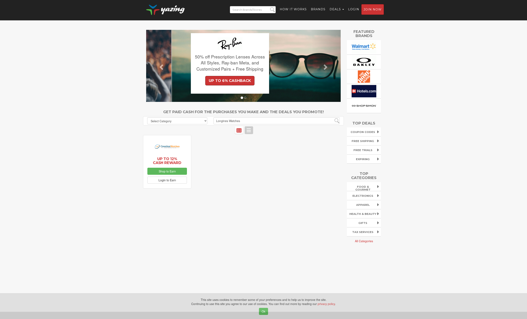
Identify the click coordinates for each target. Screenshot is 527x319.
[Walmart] (364, 47)
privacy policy (326, 304)
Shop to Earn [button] (167, 171)
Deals (336, 9)
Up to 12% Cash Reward (167, 161)
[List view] (249, 130)
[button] (160, 66)
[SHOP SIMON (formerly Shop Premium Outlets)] (364, 105)
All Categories (364, 241)
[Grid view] (239, 130)
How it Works (293, 9)
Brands (318, 9)
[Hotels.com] (364, 90)
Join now (373, 9)
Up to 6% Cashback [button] (205, 80)
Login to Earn (167, 180)
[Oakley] (364, 61)
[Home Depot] (364, 76)
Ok (263, 311)
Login (353, 9)
